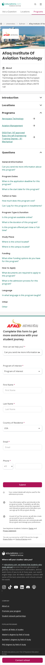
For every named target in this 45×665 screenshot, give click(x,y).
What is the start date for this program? (20, 189)
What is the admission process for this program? (20, 282)
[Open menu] (40, 4)
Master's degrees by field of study (15, 634)
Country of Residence (14, 422)
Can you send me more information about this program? (21, 168)
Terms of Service (21, 539)
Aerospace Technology (13, 118)
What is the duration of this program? (20, 222)
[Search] (35, 4)
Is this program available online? (17, 217)
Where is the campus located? (16, 246)
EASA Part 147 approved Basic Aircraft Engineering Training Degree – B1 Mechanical (14, 137)
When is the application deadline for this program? (21, 183)
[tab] (9, 12)
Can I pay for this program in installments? (22, 205)
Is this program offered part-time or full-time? (21, 229)
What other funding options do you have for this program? (21, 260)
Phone (7, 460)
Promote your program (11, 611)
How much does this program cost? (18, 200)
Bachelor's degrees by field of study (16, 639)
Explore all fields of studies (13, 629)
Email (6, 441)
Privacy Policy (7, 539)
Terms (31, 528)
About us (5, 606)
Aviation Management (12, 125)
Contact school (22, 660)
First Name (9, 384)
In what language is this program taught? (21, 295)
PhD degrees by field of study (14, 644)
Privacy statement (9, 531)
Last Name (9, 403)
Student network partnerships (14, 616)
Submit (22, 484)
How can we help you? (14, 346)
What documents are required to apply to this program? (21, 274)
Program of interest (13, 365)
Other (5, 306)
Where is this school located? (15, 241)
